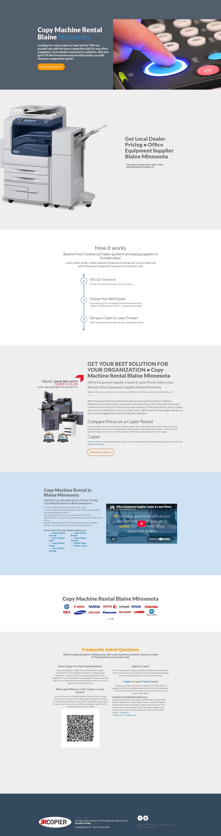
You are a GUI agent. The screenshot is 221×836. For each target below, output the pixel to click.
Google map (130, 715)
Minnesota (74, 37)
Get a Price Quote (51, 67)
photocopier (94, 441)
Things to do (117, 715)
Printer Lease (80, 545)
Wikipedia (124, 712)
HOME (140, 824)
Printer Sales (80, 543)
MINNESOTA (152, 824)
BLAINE (164, 824)
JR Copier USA (81, 818)
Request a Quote (100, 452)
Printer (145, 681)
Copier (127, 681)
